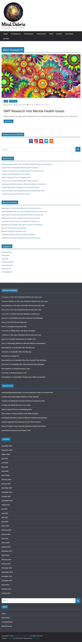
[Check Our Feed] (51, 140)
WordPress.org (7, 626)
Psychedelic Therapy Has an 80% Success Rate (29, 377)
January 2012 (6, 593)
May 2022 (5, 467)
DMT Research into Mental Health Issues (34, 111)
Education (69, 34)
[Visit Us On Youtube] (41, 140)
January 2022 (6, 484)
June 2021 (5, 513)
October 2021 (6, 496)
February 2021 (6, 530)
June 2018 (5, 538)
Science (59, 34)
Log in (4, 613)
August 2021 (6, 505)
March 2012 (6, 585)
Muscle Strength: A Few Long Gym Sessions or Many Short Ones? (23, 191)
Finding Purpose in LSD (22, 369)
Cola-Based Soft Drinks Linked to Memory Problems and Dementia (24, 184)
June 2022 (5, 463)
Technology (28, 34)
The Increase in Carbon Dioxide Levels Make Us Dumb (20, 181)
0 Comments (31, 105)
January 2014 (6, 564)
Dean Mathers (9, 105)
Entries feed (6, 618)
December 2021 (7, 488)
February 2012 (6, 589)
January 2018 (6, 547)
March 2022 (6, 475)
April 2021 (5, 522)
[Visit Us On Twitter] (46, 140)
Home (5, 34)
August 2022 (6, 454)
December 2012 (7, 576)
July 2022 (5, 458)
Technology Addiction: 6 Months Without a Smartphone (26, 343)
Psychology (41, 34)
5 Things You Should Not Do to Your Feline (16, 174)
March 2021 (6, 526)
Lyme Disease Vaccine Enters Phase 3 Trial (16, 194)
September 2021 (7, 501)
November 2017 (7, 551)
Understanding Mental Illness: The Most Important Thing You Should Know (27, 164)
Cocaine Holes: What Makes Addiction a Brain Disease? (20, 168)
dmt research (45, 105)
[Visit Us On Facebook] (30, 140)
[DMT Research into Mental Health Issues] (41, 76)
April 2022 (5, 471)
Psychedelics (16, 34)
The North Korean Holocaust (16, 228)
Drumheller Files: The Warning (24, 348)
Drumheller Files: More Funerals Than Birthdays (26, 225)
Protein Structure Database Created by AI (24, 221)
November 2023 (7, 450)
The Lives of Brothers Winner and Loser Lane (26, 208)
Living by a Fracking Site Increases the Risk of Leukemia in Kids (23, 171)
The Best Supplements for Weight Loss (22, 339)
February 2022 (6, 479)
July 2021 (5, 509)
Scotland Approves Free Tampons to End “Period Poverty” (21, 187)
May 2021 (5, 517)
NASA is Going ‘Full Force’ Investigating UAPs (16, 177)
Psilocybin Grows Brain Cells (16, 231)
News (51, 34)
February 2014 (6, 559)
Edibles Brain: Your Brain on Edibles (22, 234)
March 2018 (6, 543)
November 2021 (7, 492)
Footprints (15, 356)
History (6, 39)
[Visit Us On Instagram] (35, 140)
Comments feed (7, 622)
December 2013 (7, 568)
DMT (39, 105)
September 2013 (7, 572)
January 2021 (6, 534)
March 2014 (6, 555)
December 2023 (7, 446)
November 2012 (7, 581)
